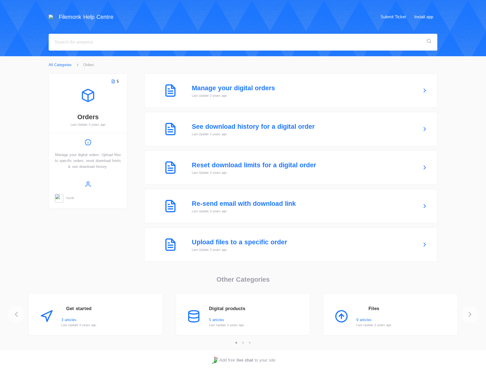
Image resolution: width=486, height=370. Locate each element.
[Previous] (16, 314)
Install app (423, 16)
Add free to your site (247, 360)
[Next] (470, 314)
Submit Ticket (393, 16)
